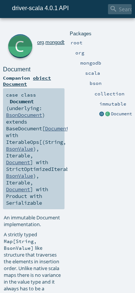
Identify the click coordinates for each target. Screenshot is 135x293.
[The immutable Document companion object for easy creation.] (102, 114)
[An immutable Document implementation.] (108, 114)
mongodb (55, 42)
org (40, 42)
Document (121, 113)
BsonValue (19, 148)
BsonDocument (24, 115)
